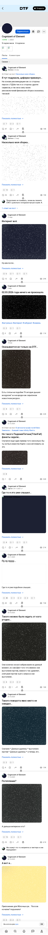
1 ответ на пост (9, 208)
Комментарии (14, 55)
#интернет (17, 323)
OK (42, 924)
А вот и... (7, 863)
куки (16, 924)
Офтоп (10, 488)
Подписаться (22, 31)
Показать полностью (11, 118)
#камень (37, 323)
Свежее (5, 62)
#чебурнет (27, 323)
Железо (11, 70)
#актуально (7, 323)
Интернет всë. (9, 221)
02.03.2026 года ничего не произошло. (23, 292)
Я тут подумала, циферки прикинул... (22, 77)
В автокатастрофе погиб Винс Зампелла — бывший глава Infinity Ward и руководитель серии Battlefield (21, 430)
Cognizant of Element (17, 68)
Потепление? (9, 781)
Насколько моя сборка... (26, 74)
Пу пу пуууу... (9, 561)
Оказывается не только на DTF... (20, 346)
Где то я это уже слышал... (16, 492)
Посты (4, 55)
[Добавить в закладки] (10, 278)
